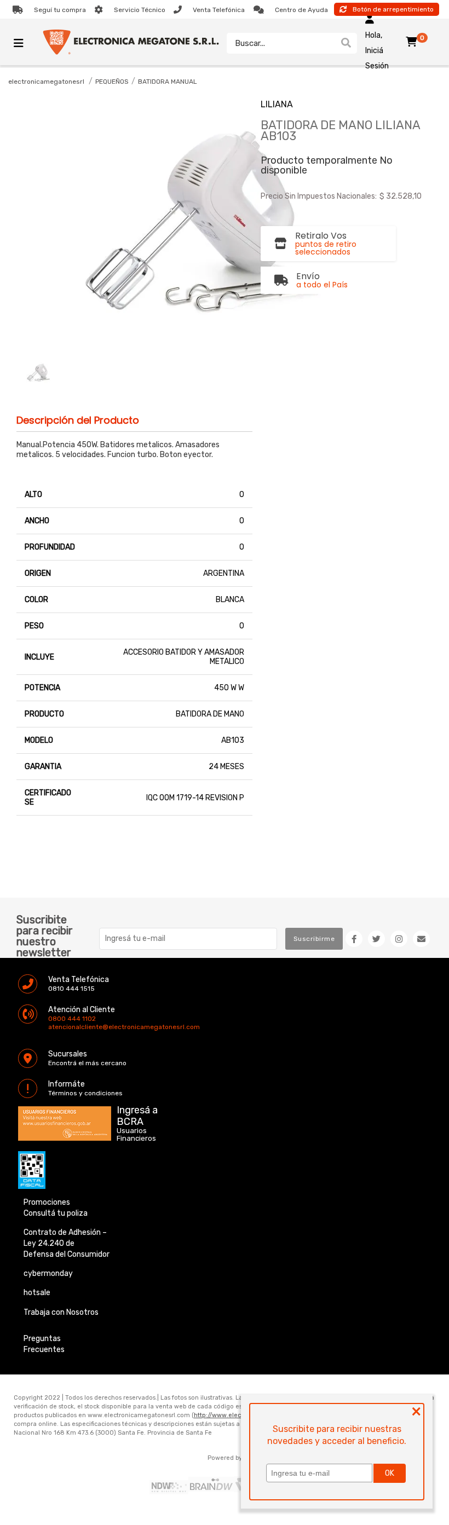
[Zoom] (38, 372)
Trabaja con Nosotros (61, 1312)
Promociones (47, 1202)
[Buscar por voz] (330, 43)
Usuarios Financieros (136, 1134)
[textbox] (281, 43)
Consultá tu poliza (56, 1213)
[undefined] (141, 224)
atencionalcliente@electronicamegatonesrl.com (57, 1027)
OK (389, 1473)
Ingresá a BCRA (137, 1114)
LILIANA (277, 104)
